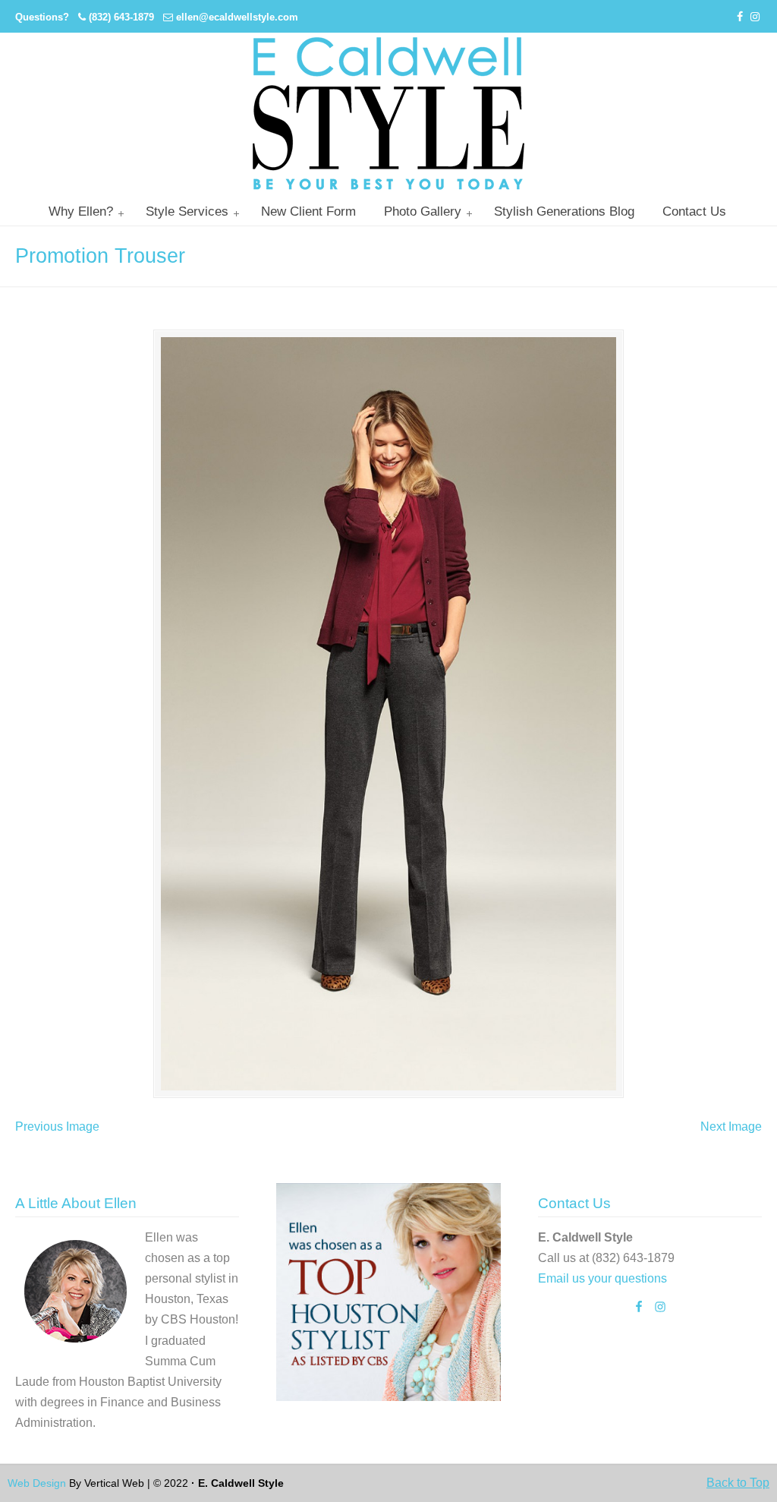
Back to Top (737, 1482)
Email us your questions (602, 1278)
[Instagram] (755, 17)
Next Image (731, 1126)
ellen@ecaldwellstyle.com (237, 17)
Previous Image (57, 1126)
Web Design (37, 1483)
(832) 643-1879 (121, 17)
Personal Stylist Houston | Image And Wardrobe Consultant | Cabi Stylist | (388, 113)
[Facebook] (740, 17)
